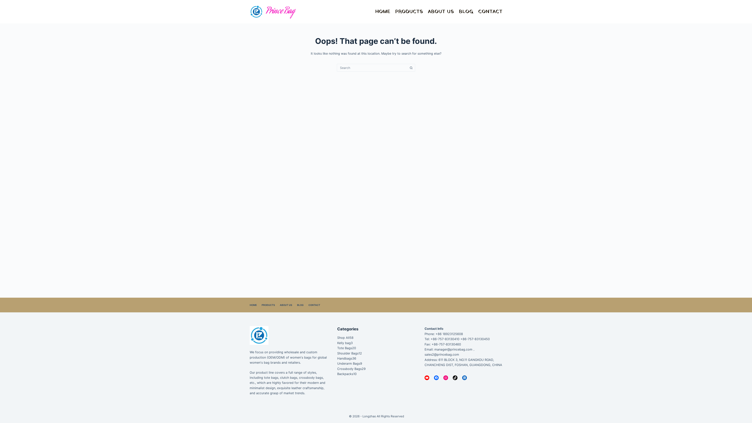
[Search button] (411, 68)
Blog (466, 11)
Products (409, 11)
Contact (490, 11)
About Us (441, 11)
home (382, 11)
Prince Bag (280, 11)
